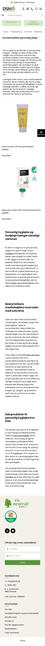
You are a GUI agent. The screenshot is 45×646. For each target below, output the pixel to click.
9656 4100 (12, 585)
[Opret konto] (23, 8)
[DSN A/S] (9, 8)
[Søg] (42, 15)
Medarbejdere (10, 629)
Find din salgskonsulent (33, 23)
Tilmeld (22, 562)
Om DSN (8, 609)
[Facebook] (7, 530)
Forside (22, 641)
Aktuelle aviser (11, 22)
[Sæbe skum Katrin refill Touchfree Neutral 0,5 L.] (22, 186)
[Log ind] (27, 8)
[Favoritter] (36, 8)
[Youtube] (13, 530)
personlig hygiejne (21, 435)
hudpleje (9, 253)
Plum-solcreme (32, 355)
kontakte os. (10, 477)
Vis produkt (6, 155)
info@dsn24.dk (14, 581)
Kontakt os (9, 621)
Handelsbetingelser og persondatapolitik (21, 613)
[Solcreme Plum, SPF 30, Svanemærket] (22, 122)
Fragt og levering (12, 632)
